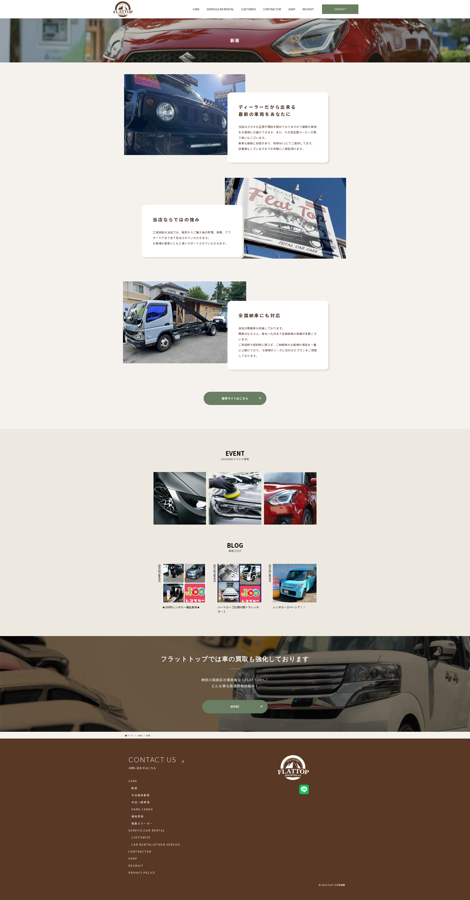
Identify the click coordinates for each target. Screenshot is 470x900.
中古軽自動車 (140, 795)
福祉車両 (137, 816)
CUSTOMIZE (141, 837)
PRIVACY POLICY (142, 872)
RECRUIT (136, 865)
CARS (133, 781)
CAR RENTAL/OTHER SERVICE (155, 844)
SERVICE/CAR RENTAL (147, 830)
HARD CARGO (142, 809)
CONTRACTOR (140, 851)
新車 (134, 788)
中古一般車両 (140, 802)
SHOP (133, 858)
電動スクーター (142, 823)
